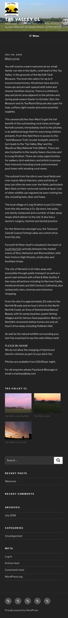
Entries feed (12, 563)
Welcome (12, 59)
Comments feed (14, 569)
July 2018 (10, 515)
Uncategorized (13, 536)
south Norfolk (13, 248)
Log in (8, 556)
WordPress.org (14, 576)
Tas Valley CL (22, 19)
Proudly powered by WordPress (21, 610)
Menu (36, 35)
